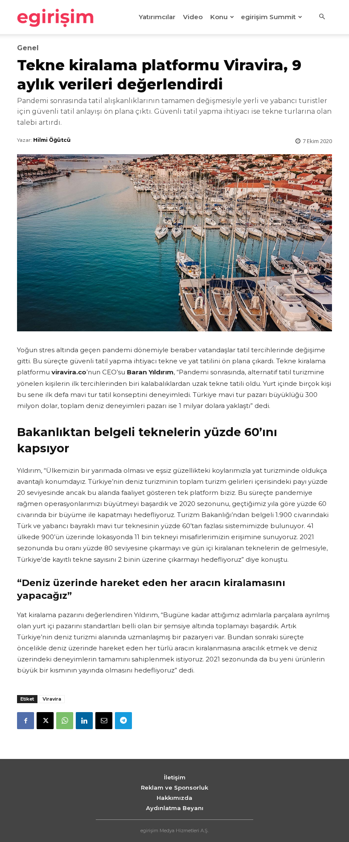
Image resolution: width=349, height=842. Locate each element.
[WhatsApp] (64, 720)
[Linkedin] (84, 720)
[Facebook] (25, 720)
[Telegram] (123, 720)
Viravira (52, 699)
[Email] (103, 720)
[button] (322, 17)
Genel (28, 48)
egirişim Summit (268, 17)
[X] (45, 720)
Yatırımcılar (157, 17)
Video (193, 17)
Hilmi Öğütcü (52, 140)
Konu (219, 17)
